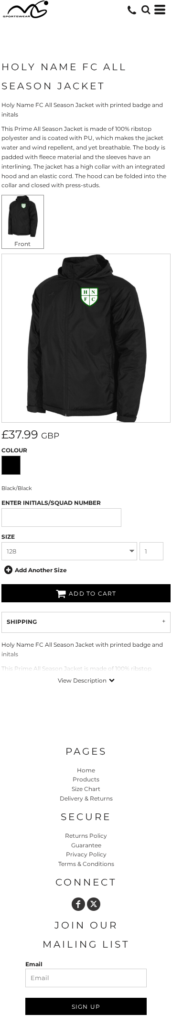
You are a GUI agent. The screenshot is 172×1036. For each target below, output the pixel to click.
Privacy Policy (86, 854)
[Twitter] (93, 904)
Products (86, 779)
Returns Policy (86, 835)
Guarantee (86, 845)
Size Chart (86, 788)
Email (34, 964)
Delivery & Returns (86, 798)
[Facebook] (78, 904)
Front (22, 243)
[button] (145, 9)
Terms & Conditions (86, 863)
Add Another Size (41, 570)
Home (86, 770)
